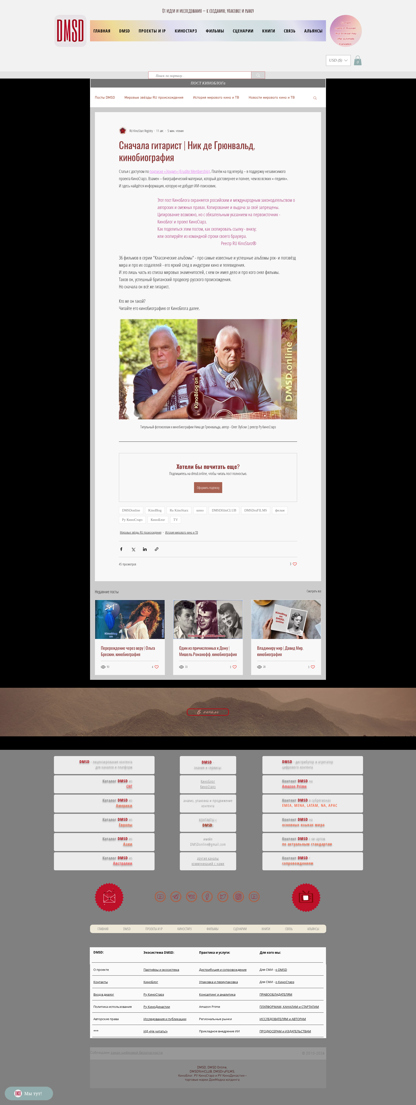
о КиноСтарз (284, 982)
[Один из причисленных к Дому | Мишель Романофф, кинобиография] (208, 619)
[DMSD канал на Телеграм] (175, 896)
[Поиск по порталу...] (258, 75)
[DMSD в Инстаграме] (238, 896)
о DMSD (281, 969)
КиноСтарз (208, 786)
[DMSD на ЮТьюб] (160, 896)
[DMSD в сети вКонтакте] (191, 896)
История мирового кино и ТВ (216, 97)
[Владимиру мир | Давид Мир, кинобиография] (286, 619)
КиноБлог (158, 520)
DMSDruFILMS (255, 510)
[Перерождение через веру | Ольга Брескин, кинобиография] (130, 619)
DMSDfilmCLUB (224, 510)
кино (200, 510)
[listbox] (338, 60)
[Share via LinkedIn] (145, 549)
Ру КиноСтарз (132, 520)
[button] (152, 30)
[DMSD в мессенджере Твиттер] (222, 896)
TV (175, 520)
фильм (280, 510)
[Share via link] (156, 549)
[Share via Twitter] (133, 549)
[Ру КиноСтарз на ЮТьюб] (254, 896)
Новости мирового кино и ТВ (272, 97)
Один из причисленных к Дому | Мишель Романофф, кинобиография (208, 651)
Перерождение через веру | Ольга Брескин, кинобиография (128, 651)
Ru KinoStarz (179, 510)
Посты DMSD (105, 97)
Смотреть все (314, 591)
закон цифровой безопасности (136, 1052)
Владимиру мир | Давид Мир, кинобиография (280, 651)
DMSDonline (131, 510)
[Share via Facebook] (121, 549)
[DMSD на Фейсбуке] (207, 896)
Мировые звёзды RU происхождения (153, 97)
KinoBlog (155, 510)
